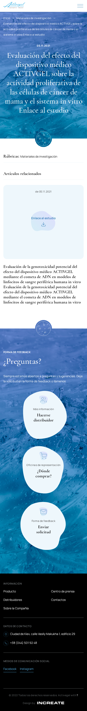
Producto (9, 591)
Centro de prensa (63, 591)
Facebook (9, 669)
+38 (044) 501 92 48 (23, 643)
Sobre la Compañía (16, 608)
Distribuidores (12, 600)
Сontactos (58, 600)
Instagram (27, 669)
